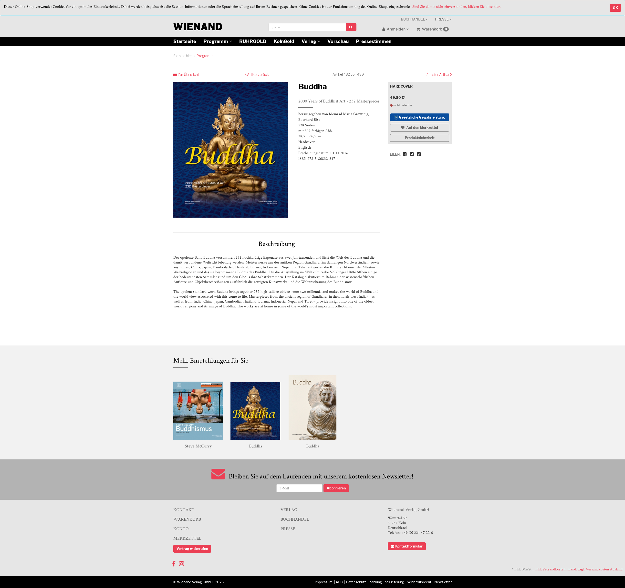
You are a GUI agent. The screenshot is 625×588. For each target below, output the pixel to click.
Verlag (309, 41)
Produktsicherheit (420, 138)
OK (615, 8)
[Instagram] (181, 562)
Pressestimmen (373, 41)
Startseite (184, 41)
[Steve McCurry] (198, 408)
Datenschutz (356, 582)
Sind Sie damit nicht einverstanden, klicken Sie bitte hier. (456, 6)
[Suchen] (351, 27)
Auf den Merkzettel (422, 127)
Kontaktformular (409, 546)
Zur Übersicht (188, 74)
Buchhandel (413, 19)
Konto (181, 528)
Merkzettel (187, 538)
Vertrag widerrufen (192, 549)
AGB (339, 582)
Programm (216, 41)
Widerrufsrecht (419, 582)
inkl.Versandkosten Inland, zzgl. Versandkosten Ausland (579, 569)
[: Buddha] (232, 150)
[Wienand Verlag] (197, 25)
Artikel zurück (258, 74)
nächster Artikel (437, 74)
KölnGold (284, 41)
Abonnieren (336, 488)
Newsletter (443, 582)
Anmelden (396, 29)
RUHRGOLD (252, 41)
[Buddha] (255, 408)
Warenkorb (434, 29)
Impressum (324, 582)
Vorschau (338, 41)
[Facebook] (174, 562)
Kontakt (183, 509)
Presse (442, 19)
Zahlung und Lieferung (386, 582)
